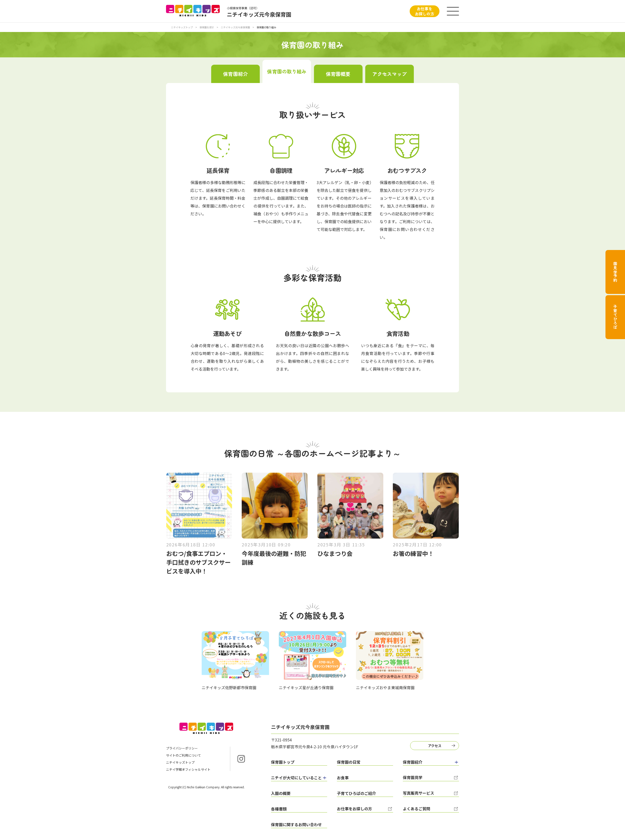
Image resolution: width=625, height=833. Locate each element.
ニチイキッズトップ (182, 27)
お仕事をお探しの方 (424, 11)
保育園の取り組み (286, 71)
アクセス (434, 745)
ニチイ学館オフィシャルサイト (188, 769)
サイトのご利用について (183, 755)
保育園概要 (338, 73)
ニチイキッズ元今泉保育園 (235, 27)
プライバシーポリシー (182, 748)
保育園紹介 (235, 73)
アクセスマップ (389, 73)
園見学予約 (615, 272)
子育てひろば (615, 317)
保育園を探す (206, 27)
